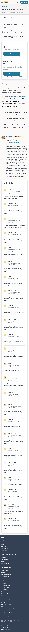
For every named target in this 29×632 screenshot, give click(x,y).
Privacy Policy (4, 627)
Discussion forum (5, 540)
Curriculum (3, 557)
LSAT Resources (6, 581)
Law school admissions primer (8, 617)
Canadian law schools (6, 613)
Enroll (11, 54)
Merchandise (4, 548)
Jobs (2, 544)
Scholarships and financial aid (8, 604)
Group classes (4, 570)
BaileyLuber (9, 136)
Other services (6, 568)
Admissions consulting (6, 574)
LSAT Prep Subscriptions (9, 554)
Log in (17, 2)
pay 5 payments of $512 (15, 76)
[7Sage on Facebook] (11, 621)
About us (3, 546)
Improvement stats (6, 591)
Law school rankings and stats (8, 609)
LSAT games (4, 583)
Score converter (5, 587)
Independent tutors (6, 593)
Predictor (3, 602)
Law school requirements (7, 611)
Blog (2, 542)
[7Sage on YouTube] (2, 621)
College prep (4, 576)
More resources (5, 595)
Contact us (4, 550)
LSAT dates (4, 589)
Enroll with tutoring (12, 73)
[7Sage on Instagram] (8, 621)
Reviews (3, 561)
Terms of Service (5, 629)
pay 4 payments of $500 (15, 57)
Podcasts (16, 621)
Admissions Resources (8, 600)
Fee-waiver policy (5, 563)
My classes (4, 6)
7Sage (3, 537)
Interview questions (6, 615)
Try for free (24, 2)
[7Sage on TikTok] (5, 621)
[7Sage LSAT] (6, 2)
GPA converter (4, 606)
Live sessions (4, 559)
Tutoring (3, 572)
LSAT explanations (5, 585)
